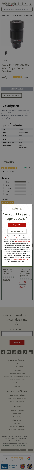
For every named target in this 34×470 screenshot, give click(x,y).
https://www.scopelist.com (11, 238)
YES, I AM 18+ (17, 225)
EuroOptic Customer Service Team (20, 259)
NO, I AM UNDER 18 (17, 231)
